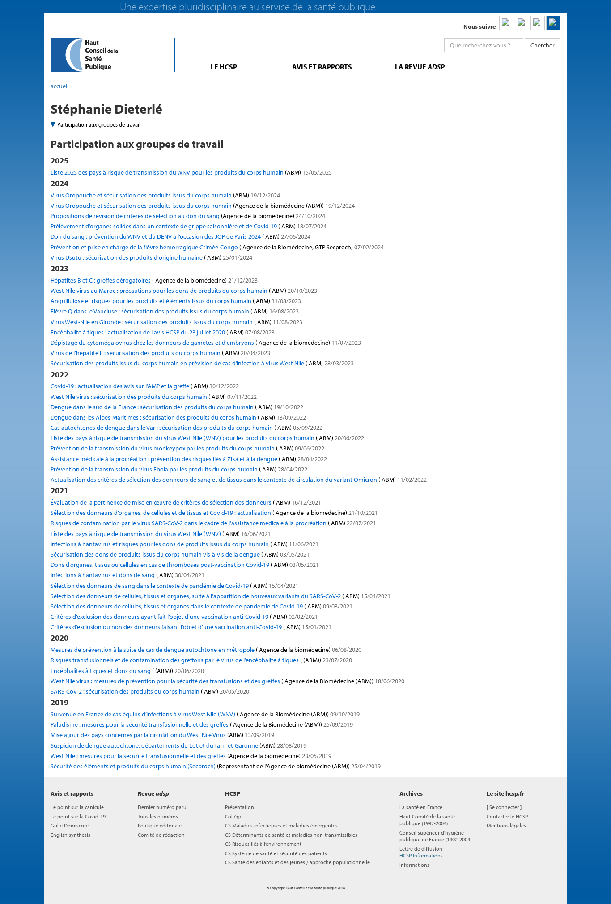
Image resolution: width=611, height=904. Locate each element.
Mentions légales (506, 825)
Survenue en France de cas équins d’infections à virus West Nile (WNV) (205, 714)
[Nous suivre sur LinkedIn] (506, 23)
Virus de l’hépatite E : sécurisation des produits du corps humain (160, 353)
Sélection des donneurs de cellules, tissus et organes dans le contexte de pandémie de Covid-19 (201, 606)
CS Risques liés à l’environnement (263, 843)
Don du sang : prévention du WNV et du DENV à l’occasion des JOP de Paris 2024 (180, 236)
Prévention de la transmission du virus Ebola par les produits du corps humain (179, 469)
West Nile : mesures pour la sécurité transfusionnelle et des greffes (191, 756)
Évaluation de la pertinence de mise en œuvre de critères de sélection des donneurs (186, 502)
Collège (233, 816)
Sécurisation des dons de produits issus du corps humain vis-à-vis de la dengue (180, 554)
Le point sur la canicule (77, 807)
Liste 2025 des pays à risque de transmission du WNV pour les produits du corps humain (191, 172)
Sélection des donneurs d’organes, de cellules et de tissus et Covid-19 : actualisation (214, 513)
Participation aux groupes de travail (98, 124)
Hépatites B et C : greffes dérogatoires (154, 280)
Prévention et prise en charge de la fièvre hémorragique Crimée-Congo (217, 247)
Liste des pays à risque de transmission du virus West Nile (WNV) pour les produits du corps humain (207, 438)
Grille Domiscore (70, 825)
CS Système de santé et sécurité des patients (276, 853)
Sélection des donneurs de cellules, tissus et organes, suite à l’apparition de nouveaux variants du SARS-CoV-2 (220, 596)
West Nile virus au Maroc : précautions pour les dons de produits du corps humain (184, 291)
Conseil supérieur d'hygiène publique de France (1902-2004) (435, 836)
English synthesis (70, 834)
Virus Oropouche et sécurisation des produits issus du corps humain (165, 195)
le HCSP (224, 66)
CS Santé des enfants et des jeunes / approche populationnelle (297, 862)
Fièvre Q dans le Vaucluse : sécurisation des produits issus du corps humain (175, 311)
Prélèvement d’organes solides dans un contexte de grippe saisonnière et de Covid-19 (189, 226)
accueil (59, 86)
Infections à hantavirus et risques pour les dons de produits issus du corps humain (184, 544)
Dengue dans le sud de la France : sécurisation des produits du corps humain (177, 407)
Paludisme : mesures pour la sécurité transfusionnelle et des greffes (202, 724)
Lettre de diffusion (421, 852)
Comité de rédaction (161, 834)
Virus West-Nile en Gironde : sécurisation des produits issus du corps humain (176, 322)
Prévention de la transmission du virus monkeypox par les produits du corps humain (187, 448)
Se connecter (504, 807)
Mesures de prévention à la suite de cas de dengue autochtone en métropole (206, 650)
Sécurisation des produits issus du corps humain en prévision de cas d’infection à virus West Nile (202, 363)
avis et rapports (322, 66)
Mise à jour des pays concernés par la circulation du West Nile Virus (162, 735)
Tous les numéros (158, 816)
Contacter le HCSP (507, 816)
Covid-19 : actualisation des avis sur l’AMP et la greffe (145, 386)
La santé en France (420, 807)
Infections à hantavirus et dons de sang (127, 575)
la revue (420, 66)
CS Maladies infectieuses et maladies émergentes (281, 825)
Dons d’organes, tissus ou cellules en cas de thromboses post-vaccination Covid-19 (185, 565)
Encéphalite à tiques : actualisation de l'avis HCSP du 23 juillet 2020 (163, 332)
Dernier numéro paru (162, 807)
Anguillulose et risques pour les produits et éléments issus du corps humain (176, 301)
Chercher (542, 45)
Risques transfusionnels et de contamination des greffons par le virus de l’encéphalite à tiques (201, 660)
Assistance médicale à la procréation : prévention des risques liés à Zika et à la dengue (189, 459)
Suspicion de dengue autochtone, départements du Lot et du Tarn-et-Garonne (178, 745)
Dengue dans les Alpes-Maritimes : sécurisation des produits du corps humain (178, 417)
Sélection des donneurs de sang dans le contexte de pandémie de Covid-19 (174, 586)
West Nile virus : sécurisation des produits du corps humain (154, 397)
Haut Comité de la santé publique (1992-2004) (427, 820)
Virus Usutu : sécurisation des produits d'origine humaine (151, 257)
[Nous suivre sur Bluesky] (522, 23)
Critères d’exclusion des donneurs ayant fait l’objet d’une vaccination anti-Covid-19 (184, 617)
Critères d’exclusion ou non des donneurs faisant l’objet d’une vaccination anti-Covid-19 (191, 627)
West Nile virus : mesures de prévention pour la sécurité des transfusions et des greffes (227, 681)
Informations (414, 864)
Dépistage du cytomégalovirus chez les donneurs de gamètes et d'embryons (206, 342)
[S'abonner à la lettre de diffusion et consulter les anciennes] (553, 23)
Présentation (239, 807)
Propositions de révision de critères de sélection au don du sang (188, 216)
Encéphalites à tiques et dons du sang (127, 671)
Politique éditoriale (160, 825)
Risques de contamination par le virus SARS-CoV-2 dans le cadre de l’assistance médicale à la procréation (213, 523)
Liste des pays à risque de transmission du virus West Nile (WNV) (161, 534)
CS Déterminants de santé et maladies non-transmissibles (291, 834)
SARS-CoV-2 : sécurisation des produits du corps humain (150, 691)
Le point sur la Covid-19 (78, 816)
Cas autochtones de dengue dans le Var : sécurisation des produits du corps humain (186, 428)
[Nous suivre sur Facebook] (537, 23)
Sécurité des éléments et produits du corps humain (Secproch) (216, 766)
